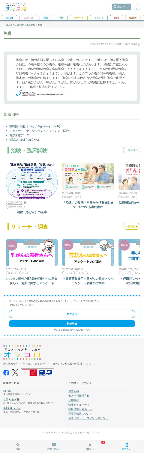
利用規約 (73, 400)
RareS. (7, 390)
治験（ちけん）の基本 (32, 212)
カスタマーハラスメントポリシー (88, 418)
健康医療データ (19, 135)
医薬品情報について (80, 413)
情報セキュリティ (78, 404)
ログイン (72, 314)
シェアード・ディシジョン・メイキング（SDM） (40, 131)
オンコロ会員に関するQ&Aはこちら (72, 329)
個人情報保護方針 (78, 395)
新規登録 (72, 323)
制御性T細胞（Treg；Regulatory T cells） (35, 126)
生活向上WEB (11, 399)
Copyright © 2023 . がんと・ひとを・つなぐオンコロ (72, 432)
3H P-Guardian (12, 408)
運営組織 (73, 391)
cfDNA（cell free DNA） (24, 140)
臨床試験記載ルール (80, 409)
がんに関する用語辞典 (24, 24)
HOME (7, 24)
